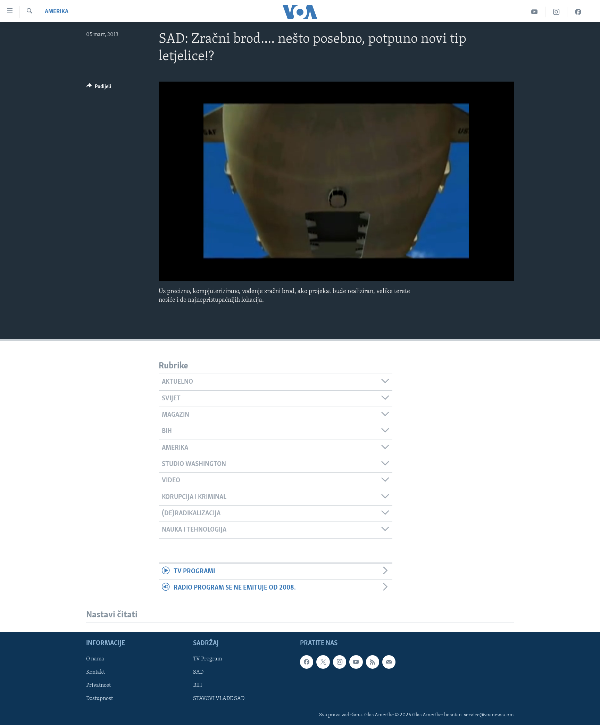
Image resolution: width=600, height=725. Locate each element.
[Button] (98, 88)
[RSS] (372, 662)
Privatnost (98, 686)
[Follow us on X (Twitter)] (323, 662)
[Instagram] (556, 12)
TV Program (207, 659)
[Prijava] (388, 662)
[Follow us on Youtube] (355, 662)
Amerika (56, 12)
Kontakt (95, 672)
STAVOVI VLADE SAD (218, 699)
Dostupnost (99, 699)
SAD (198, 672)
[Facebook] (578, 12)
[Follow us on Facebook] (306, 662)
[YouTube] (534, 12)
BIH (197, 686)
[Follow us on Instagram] (339, 662)
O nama (95, 659)
